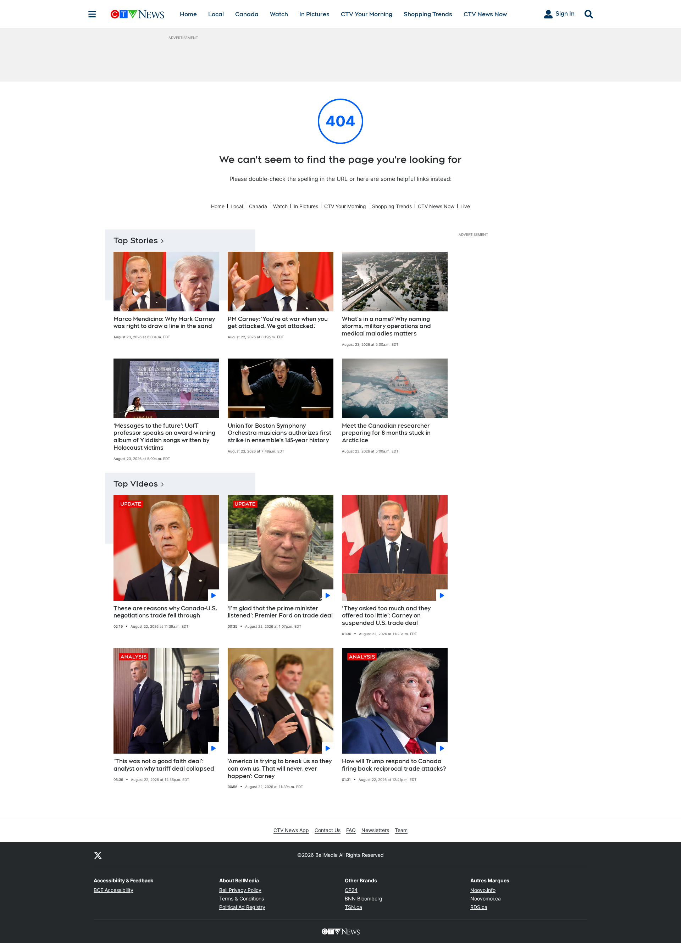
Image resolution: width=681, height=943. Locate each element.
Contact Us (327, 830)
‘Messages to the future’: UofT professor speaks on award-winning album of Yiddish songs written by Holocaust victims (164, 436)
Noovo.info (482, 890)
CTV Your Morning (366, 14)
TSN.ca (353, 907)
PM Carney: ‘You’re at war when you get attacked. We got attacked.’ (278, 323)
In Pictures (314, 14)
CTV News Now (485, 14)
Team (401, 830)
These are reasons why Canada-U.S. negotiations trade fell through (165, 612)
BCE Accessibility (113, 890)
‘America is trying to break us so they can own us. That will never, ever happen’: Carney (280, 769)
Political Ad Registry (242, 907)
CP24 (351, 890)
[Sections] (92, 14)
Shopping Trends (428, 14)
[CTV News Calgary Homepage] (137, 14)
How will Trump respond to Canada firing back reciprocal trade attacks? (394, 765)
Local (216, 14)
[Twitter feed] (98, 855)
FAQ (351, 830)
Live (465, 206)
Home (188, 14)
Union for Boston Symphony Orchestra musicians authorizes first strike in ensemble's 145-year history (279, 433)
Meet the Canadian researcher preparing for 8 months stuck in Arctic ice (386, 433)
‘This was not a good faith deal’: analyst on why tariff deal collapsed (164, 765)
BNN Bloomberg (363, 898)
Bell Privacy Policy (240, 890)
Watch (279, 14)
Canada (247, 14)
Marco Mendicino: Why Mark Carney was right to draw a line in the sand (164, 323)
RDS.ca (478, 907)
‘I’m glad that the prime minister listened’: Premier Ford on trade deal (280, 612)
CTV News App (291, 830)
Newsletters (375, 830)
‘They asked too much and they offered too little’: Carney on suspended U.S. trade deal (386, 616)
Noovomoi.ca (485, 898)
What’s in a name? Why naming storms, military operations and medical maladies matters (386, 326)
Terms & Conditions (241, 898)
